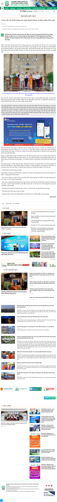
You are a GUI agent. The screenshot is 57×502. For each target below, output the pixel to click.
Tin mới (6, 208)
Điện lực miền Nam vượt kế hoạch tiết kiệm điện (29, 362)
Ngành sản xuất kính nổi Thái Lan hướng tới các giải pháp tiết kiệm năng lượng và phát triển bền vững (42, 275)
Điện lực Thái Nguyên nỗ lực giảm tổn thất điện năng (15, 26)
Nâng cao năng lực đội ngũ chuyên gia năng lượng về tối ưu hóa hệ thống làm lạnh (14, 423)
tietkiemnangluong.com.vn (14, 491)
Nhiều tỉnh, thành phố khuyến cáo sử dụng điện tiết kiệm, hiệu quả (34, 351)
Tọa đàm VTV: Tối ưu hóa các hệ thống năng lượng (43, 225)
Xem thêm (53, 259)
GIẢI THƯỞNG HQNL (27, 8)
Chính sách (12, 8)
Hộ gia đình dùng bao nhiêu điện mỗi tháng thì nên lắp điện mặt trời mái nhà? (36, 373)
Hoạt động (19, 8)
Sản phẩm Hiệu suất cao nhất (39, 8)
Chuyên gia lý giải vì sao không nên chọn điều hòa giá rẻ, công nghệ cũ (35, 326)
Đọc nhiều (7, 406)
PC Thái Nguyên (16, 203)
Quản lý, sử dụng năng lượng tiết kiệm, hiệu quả (42, 297)
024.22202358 (29, 11)
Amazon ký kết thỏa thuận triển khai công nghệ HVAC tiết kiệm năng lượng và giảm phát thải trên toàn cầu (36, 337)
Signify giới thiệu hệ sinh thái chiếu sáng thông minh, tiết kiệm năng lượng (13, 228)
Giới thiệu (6, 8)
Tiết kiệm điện (8, 203)
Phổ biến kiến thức (28, 16)
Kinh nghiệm (49, 8)
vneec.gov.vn (21, 491)
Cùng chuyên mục (11, 270)
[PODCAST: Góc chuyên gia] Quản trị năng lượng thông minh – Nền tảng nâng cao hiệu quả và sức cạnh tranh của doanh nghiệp (42, 230)
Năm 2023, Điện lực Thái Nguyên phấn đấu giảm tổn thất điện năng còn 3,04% (20, 29)
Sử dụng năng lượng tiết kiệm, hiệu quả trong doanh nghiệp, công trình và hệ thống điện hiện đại (42, 290)
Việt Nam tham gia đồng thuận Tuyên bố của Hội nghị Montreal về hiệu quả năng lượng (35, 306)
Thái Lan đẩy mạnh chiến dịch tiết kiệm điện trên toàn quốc (32, 316)
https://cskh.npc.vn (23, 149)
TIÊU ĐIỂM (7, 233)
